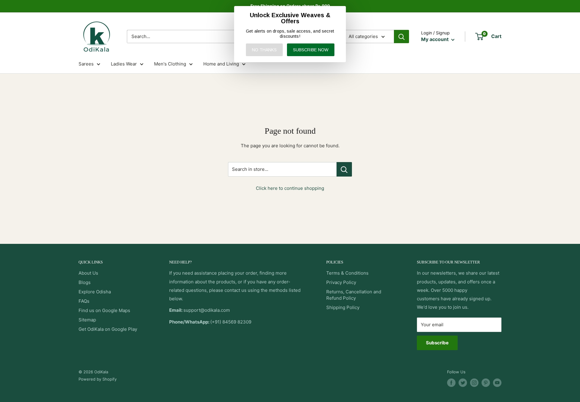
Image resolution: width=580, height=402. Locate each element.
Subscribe (437, 343)
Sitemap (87, 320)
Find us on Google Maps (104, 310)
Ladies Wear (124, 64)
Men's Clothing (170, 64)
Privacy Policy (341, 282)
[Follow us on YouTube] (497, 382)
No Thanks (264, 49)
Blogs (85, 282)
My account (435, 39)
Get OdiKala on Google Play (108, 329)
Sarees (86, 64)
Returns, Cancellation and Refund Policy (353, 295)
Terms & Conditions (347, 273)
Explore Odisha (95, 292)
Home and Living (221, 64)
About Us (88, 273)
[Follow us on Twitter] (463, 382)
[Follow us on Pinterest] (486, 382)
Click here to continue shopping (290, 188)
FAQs (84, 301)
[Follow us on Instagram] (474, 382)
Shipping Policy (342, 307)
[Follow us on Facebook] (451, 382)
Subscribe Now (310, 49)
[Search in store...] (344, 169)
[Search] (401, 36)
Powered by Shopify (98, 379)
